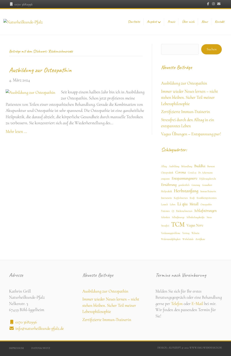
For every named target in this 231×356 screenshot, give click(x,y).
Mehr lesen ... (16, 131)
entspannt (165, 178)
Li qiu (182, 204)
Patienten (165, 211)
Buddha (199, 166)
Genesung (196, 185)
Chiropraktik (167, 172)
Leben (172, 204)
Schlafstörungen (205, 210)
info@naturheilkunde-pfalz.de (39, 328)
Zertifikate (200, 239)
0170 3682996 (23, 4)
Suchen (212, 49)
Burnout (211, 166)
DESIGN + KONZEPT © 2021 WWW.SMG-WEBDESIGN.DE (189, 347)
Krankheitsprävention (207, 197)
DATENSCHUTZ (40, 348)
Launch (164, 204)
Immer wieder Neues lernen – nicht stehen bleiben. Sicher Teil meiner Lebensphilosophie (189, 97)
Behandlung (186, 166)
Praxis (171, 21)
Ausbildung (174, 166)
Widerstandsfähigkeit (170, 239)
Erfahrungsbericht (207, 178)
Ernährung (168, 185)
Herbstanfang (186, 191)
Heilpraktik (166, 191)
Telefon (177, 303)
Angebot (152, 21)
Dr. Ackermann (205, 172)
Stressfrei (165, 225)
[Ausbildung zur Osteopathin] (30, 92)
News (204, 21)
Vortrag (185, 233)
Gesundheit (207, 185)
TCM (178, 224)
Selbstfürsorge (178, 217)
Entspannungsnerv (184, 178)
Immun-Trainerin (208, 191)
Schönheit (165, 217)
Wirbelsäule (188, 239)
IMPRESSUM (16, 348)
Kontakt (219, 21)
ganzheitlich (183, 185)
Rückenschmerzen (184, 211)
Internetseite (166, 197)
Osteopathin (206, 204)
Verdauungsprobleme (170, 233)
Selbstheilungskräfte (196, 217)
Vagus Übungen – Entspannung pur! (191, 133)
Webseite (195, 233)
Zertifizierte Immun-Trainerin (185, 111)
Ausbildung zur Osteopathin (40, 70)
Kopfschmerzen (181, 197)
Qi (173, 211)
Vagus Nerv (195, 225)
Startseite (134, 21)
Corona (180, 172)
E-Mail (197, 303)
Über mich (188, 21)
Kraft (192, 197)
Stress (209, 217)
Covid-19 (192, 172)
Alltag (164, 166)
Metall (194, 204)
